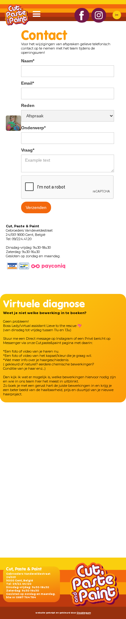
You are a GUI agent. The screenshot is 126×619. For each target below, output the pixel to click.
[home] (15, 14)
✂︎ (117, 15)
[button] (39, 15)
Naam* (27, 60)
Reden (28, 105)
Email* (27, 83)
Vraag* (27, 150)
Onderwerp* (33, 127)
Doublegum (84, 612)
